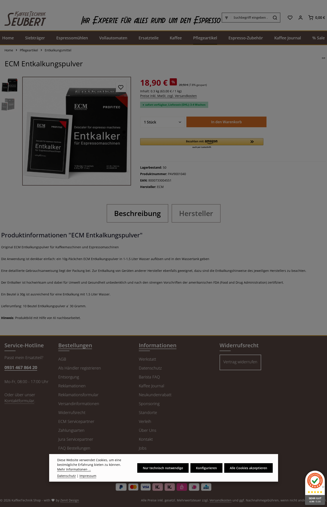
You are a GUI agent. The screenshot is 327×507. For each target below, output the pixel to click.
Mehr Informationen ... (74, 469)
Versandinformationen (78, 403)
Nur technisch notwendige (163, 468)
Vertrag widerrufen (240, 361)
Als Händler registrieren (79, 368)
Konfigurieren (206, 468)
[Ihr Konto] (300, 17)
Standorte (148, 412)
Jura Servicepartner (75, 439)
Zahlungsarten (71, 430)
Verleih (145, 421)
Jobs (142, 448)
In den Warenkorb (226, 121)
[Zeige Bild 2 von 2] (124, 137)
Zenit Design (69, 500)
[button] (201, 143)
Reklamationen (72, 385)
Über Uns (147, 430)
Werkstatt (147, 359)
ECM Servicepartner (76, 421)
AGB (62, 359)
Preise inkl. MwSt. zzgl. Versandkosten (168, 96)
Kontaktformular (19, 400)
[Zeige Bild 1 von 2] (124, 132)
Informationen (157, 345)
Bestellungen (75, 345)
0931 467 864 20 (20, 367)
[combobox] (250, 17)
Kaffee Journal (151, 385)
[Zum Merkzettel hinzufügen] (121, 87)
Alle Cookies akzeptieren (248, 468)
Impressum (87, 476)
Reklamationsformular (78, 394)
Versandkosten (221, 500)
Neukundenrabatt (155, 394)
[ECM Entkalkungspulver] (76, 131)
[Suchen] (275, 17)
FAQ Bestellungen (74, 448)
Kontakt (146, 439)
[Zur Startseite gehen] (23, 17)
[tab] (137, 213)
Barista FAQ (149, 377)
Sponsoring (149, 403)
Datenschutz (150, 368)
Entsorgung (68, 377)
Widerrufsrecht (71, 412)
